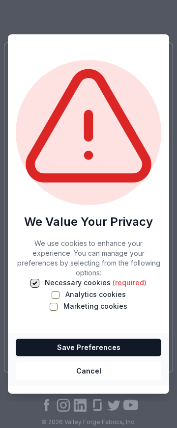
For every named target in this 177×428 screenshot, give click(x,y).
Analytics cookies (94, 294)
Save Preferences (88, 347)
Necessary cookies (95, 282)
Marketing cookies (94, 306)
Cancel (88, 371)
